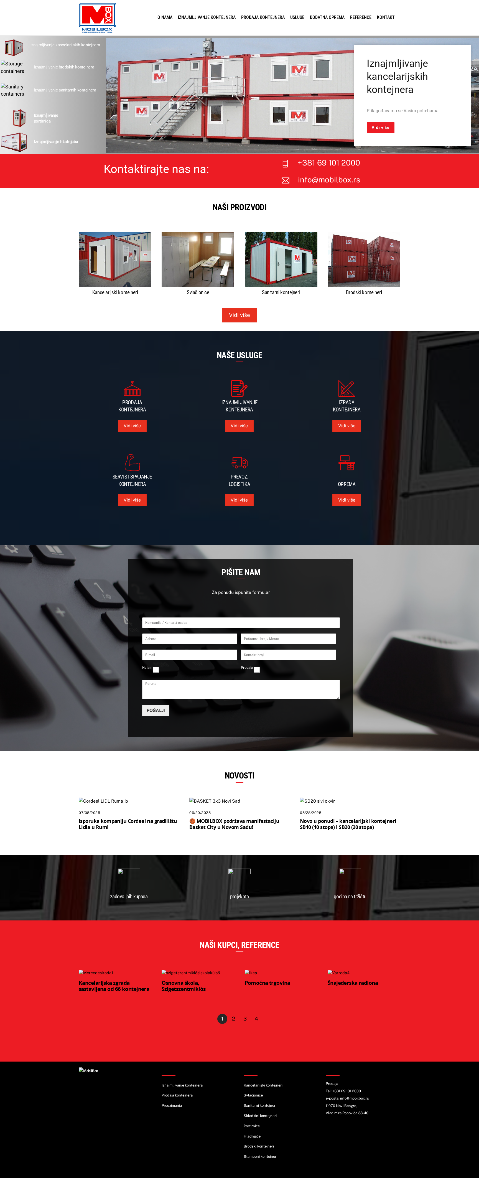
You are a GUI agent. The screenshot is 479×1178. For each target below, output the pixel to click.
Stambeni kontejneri (260, 1156)
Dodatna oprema (327, 17)
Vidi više (239, 315)
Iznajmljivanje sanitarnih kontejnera (65, 90)
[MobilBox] (88, 1071)
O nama (164, 17)
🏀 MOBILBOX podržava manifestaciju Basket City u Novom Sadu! (234, 824)
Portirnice (252, 1126)
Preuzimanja (172, 1105)
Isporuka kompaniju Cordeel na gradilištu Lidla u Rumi (128, 824)
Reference (360, 17)
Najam (147, 668)
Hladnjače (252, 1136)
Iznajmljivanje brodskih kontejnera (64, 67)
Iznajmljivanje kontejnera (207, 17)
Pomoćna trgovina (267, 982)
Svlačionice (198, 292)
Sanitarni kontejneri (281, 292)
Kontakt (386, 17)
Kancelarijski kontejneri (115, 292)
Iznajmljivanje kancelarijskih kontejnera (65, 44)
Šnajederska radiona (353, 982)
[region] (292, 95)
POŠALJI (156, 710)
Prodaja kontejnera (263, 17)
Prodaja (247, 668)
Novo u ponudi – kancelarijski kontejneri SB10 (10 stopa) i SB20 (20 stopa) (348, 824)
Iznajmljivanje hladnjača (56, 141)
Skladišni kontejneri (260, 1116)
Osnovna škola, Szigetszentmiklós (183, 985)
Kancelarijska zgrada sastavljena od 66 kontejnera (114, 985)
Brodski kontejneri (364, 292)
